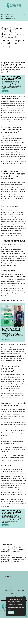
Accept (10, 612)
